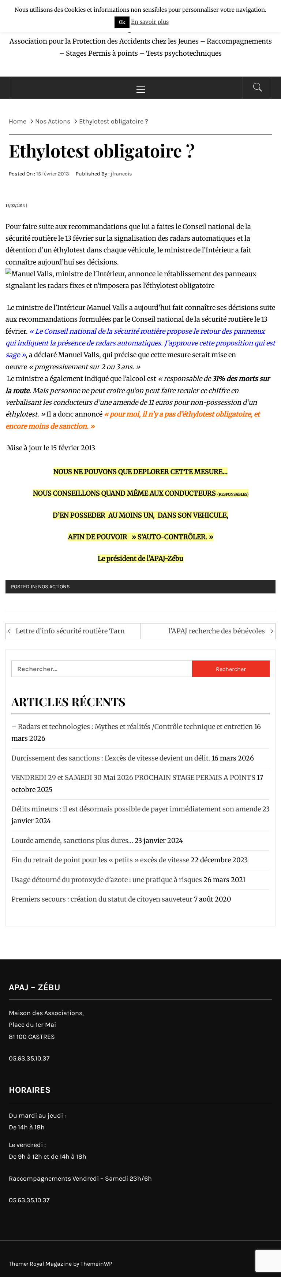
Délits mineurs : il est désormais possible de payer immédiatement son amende (136, 809)
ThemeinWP (96, 1263)
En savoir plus (150, 21)
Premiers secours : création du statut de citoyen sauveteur (101, 899)
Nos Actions (54, 587)
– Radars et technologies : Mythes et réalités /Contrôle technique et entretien (132, 726)
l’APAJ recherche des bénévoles (217, 631)
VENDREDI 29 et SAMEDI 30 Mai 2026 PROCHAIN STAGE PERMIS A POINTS (133, 777)
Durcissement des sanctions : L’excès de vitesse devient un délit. (110, 758)
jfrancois (121, 174)
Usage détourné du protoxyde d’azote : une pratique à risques (106, 880)
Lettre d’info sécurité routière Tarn (70, 631)
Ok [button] (122, 22)
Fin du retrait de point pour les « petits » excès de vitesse (100, 860)
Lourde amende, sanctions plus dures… (72, 840)
